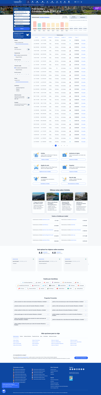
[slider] (15, 44)
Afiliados (52, 372)
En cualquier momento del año (21, 55)
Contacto (52, 381)
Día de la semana (17, 59)
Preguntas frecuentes (54, 379)
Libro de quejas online (54, 387)
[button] (81, 2)
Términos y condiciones (54, 384)
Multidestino (27, 8)
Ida (21, 8)
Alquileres (52, 374)
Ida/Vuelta (16, 8)
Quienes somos (53, 369)
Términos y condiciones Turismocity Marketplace (59, 386)
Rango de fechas (19, 57)
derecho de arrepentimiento (23, 357)
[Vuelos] (18, 2)
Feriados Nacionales (54, 370)
